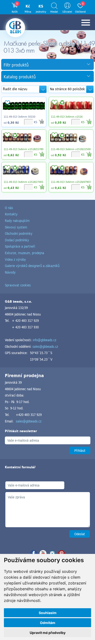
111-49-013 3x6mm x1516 (67, 117)
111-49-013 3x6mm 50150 (19, 117)
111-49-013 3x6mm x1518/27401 (23, 182)
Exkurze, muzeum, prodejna (24, 252)
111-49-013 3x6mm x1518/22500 (71, 149)
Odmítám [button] (47, 623)
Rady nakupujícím (17, 220)
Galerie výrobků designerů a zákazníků (32, 265)
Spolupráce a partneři (20, 246)
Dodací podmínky (17, 240)
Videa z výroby (15, 259)
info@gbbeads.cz (44, 339)
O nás (9, 207)
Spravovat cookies (18, 285)
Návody (10, 272)
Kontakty (11, 214)
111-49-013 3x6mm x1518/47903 (71, 182)
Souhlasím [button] (48, 613)
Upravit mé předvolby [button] (48, 633)
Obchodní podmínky (18, 233)
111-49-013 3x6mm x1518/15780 (23, 149)
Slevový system (16, 227)
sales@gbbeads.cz (45, 346)
